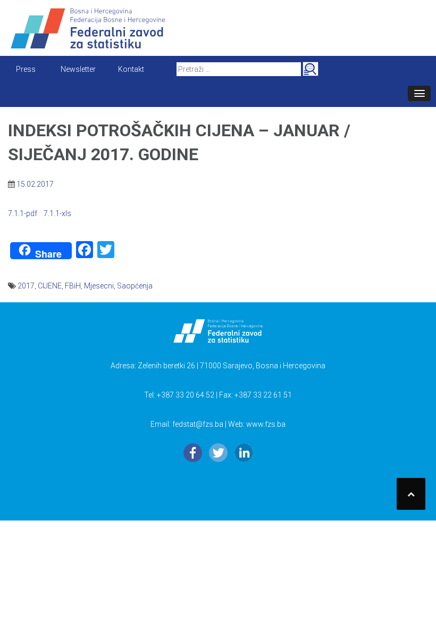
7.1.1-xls (57, 213)
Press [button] (26, 69)
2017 (26, 286)
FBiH (73, 286)
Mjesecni (99, 286)
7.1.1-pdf (22, 213)
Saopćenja (135, 286)
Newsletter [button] (78, 69)
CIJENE (50, 286)
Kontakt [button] (131, 69)
